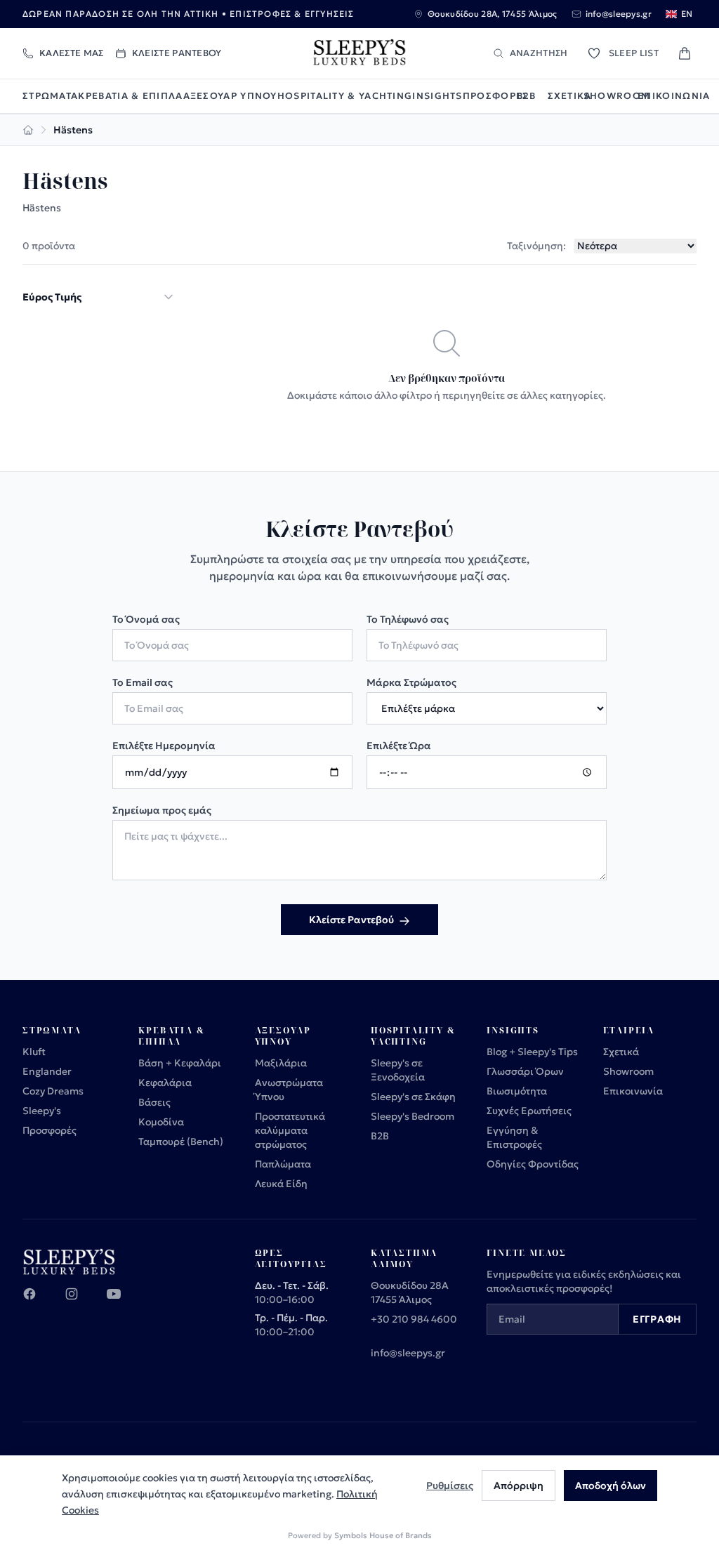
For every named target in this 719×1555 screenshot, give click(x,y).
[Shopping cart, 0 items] (685, 53)
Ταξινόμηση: (536, 245)
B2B (526, 96)
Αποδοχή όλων (610, 1485)
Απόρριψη (518, 1485)
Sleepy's (41, 1110)
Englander (47, 1071)
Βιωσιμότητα (517, 1091)
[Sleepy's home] (359, 53)
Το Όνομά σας (146, 619)
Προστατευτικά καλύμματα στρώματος (290, 1130)
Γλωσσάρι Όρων (525, 1071)
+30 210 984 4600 (414, 1319)
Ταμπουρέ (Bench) (180, 1141)
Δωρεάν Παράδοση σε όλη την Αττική (120, 13)
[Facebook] (37, 1302)
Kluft (34, 1051)
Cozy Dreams (53, 1091)
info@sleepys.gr (408, 1352)
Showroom (610, 96)
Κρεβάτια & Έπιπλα (130, 96)
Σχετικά (565, 96)
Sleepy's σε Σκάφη (413, 1096)
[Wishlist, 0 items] (594, 53)
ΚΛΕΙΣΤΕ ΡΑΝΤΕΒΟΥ (177, 53)
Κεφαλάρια (165, 1082)
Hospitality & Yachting (345, 96)
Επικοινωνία (667, 96)
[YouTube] (122, 1302)
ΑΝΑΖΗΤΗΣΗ (539, 53)
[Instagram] (80, 1302)
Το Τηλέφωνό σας (408, 619)
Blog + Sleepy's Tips (532, 1051)
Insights (437, 96)
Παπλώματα (283, 1164)
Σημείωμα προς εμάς (161, 810)
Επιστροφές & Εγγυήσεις (292, 13)
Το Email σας (142, 682)
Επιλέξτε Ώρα (399, 745)
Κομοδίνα (161, 1122)
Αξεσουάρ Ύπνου (230, 96)
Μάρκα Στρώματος (411, 682)
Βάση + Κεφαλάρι (179, 1063)
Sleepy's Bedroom (412, 1116)
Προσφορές (490, 96)
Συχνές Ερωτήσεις (529, 1110)
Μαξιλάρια (281, 1063)
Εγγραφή (657, 1319)
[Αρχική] (28, 129)
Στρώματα (50, 96)
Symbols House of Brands (383, 1535)
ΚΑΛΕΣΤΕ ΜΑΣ (71, 53)
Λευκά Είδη (281, 1183)
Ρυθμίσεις (449, 1485)
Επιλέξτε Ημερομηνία (164, 745)
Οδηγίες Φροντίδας (533, 1164)
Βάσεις (154, 1102)
